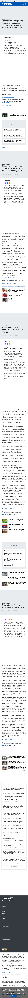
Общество (4, 286)
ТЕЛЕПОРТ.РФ (5, 102)
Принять (14, 995)
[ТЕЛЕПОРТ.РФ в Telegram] (17, 1)
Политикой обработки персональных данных (14, 993)
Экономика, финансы (7, 516)
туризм (16, 516)
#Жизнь (16, 971)
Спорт (3, 105)
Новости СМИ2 (6, 147)
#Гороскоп (18, 979)
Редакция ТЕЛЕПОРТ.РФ (8, 97)
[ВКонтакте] (7, 40)
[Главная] (7, 4)
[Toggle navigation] (25, 4)
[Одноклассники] (9, 40)
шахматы (8, 105)
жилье (10, 910)
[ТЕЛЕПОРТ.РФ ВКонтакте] (18, 1)
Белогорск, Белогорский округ (17, 286)
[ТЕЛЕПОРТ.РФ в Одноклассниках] (20, 1)
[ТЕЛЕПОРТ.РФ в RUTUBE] (24, 1)
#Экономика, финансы (19, 963)
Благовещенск (17, 910)
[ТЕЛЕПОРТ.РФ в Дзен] (22, 1)
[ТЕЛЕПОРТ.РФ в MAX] (15, 1)
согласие (23, 987)
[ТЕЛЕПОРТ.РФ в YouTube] (26, 1)
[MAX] (5, 40)
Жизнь (3, 747)
